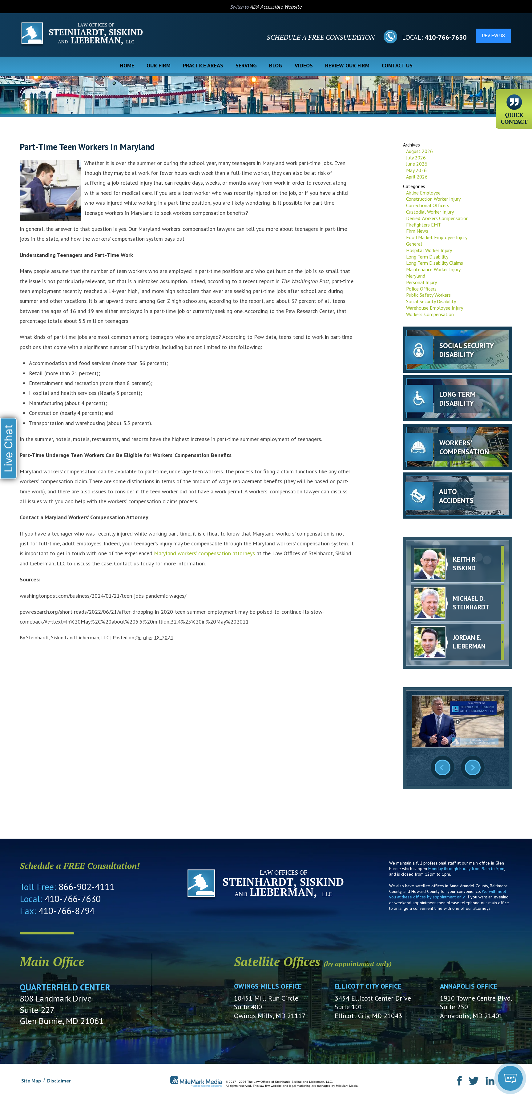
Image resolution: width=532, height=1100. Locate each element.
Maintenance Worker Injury (433, 269)
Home (127, 65)
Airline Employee (423, 193)
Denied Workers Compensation (437, 218)
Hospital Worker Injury (429, 250)
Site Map (31, 1081)
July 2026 (416, 158)
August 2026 (419, 151)
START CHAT (481, 1045)
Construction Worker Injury (433, 199)
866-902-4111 (86, 887)
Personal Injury (421, 282)
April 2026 (417, 177)
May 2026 (416, 170)
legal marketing (300, 1085)
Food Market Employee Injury (436, 237)
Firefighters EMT (423, 225)
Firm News (417, 231)
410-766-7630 (445, 37)
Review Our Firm (347, 65)
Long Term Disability (427, 257)
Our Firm (159, 65)
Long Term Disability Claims (434, 263)
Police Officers (421, 289)
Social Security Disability (431, 301)
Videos (304, 65)
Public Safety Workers (428, 295)
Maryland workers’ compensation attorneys (204, 553)
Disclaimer (59, 1081)
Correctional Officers (427, 205)
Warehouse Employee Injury (434, 308)
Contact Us (397, 65)
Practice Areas (203, 65)
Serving (246, 65)
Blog (275, 65)
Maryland (415, 276)
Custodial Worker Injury (430, 212)
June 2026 (416, 164)
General (414, 244)
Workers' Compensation (430, 314)
